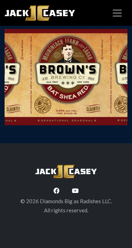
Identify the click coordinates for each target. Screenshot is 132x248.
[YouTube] (75, 190)
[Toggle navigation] (117, 13)
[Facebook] (56, 190)
